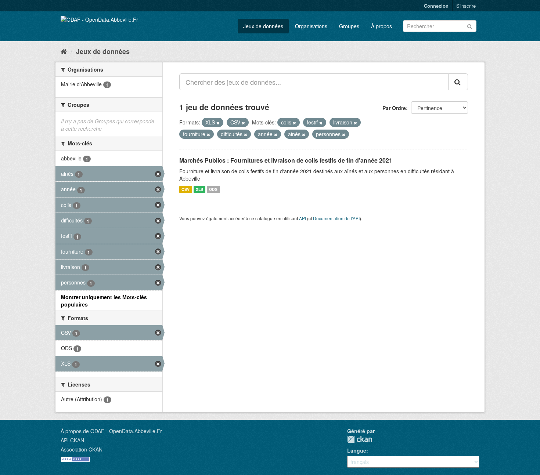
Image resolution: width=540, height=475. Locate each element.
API (302, 218)
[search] (458, 81)
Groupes (349, 26)
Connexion (436, 5)
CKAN (359, 439)
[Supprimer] (218, 123)
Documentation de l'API (336, 218)
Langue (356, 450)
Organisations (311, 26)
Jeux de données (263, 26)
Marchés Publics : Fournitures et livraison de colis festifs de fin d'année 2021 (285, 160)
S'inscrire (466, 5)
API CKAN (72, 440)
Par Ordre (394, 108)
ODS (213, 189)
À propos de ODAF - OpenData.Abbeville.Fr (111, 431)
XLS (199, 189)
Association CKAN (81, 449)
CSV (185, 189)
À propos (381, 26)
